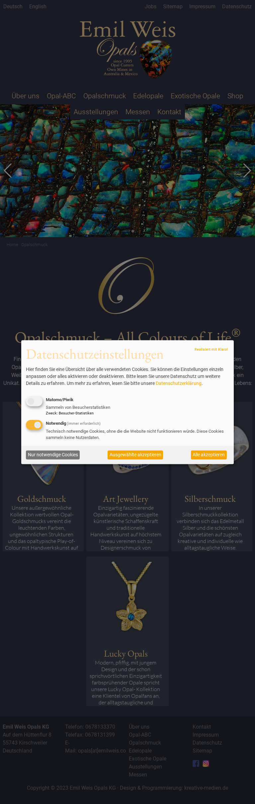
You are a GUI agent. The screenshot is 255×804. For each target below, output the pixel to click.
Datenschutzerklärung (179, 383)
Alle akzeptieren (209, 455)
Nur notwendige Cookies (53, 455)
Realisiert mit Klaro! (211, 350)
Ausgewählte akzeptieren (135, 455)
